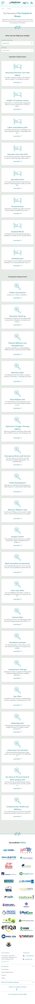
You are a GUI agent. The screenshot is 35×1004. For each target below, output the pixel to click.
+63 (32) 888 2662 (29, 955)
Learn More (16, 82)
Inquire (3, 978)
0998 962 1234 (28, 959)
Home (2, 8)
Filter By (3, 47)
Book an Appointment (7, 972)
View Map (4, 961)
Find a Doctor (5, 969)
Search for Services (7, 40)
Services (3, 975)
